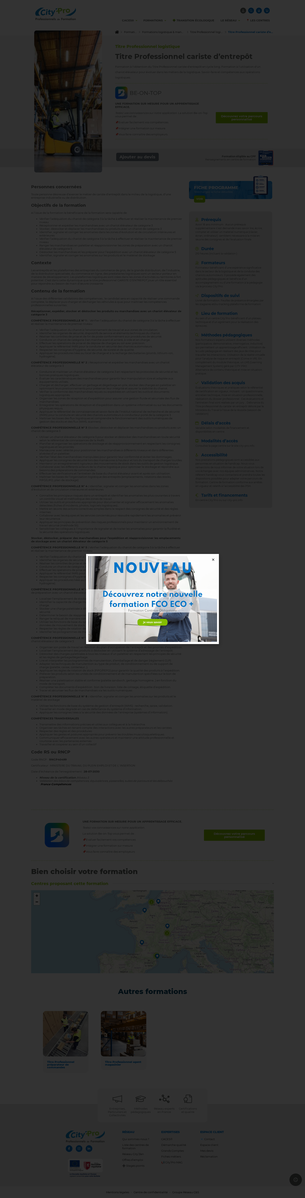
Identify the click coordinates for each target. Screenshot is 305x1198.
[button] (213, 559)
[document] (152, 599)
